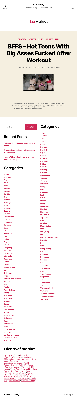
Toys (6, 327)
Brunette (32, 39)
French (6, 242)
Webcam (7, 341)
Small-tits (8, 307)
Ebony (40, 39)
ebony (47, 103)
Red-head (8, 296)
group (23, 106)
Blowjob (7, 200)
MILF (6, 270)
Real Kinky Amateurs (12, 367)
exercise (61, 103)
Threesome (8, 324)
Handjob (7, 250)
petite (48, 106)
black (26, 103)
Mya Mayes (37, 106)
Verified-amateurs (11, 335)
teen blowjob (23, 379)
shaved (53, 106)
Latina (6, 262)
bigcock (20, 103)
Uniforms (7, 332)
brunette (31, 103)
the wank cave (14, 381)
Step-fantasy (9, 315)
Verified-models (10, 338)
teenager (28, 108)
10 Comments (56, 67)
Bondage (7, 203)
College (7, 214)
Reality (6, 293)
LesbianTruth (25, 355)
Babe (6, 186)
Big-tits (7, 194)
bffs (15, 103)
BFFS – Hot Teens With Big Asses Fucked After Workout (38, 53)
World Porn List (19, 377)
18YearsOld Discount (12, 373)
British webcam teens (12, 359)
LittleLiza (17, 357)
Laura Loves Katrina (11, 355)
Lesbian (7, 265)
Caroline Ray (39, 103)
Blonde (6, 197)
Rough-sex (8, 298)
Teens (23, 373)
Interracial (8, 256)
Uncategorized (10, 329)
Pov (5, 284)
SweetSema (27, 357)
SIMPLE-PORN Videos (24, 365)
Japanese (8, 259)
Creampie (8, 222)
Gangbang (8, 248)
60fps (6, 174)
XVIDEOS (30, 377)
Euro (6, 231)
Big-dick (7, 191)
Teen (57, 39)
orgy (43, 106)
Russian (7, 301)
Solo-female (9, 310)
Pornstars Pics (25, 369)
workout (34, 108)
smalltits (59, 106)
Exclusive (8, 234)
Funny (6, 245)
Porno (17, 371)
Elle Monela (54, 103)
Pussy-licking (9, 290)
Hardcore (8, 253)
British (6, 205)
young (40, 108)
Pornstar (49, 39)
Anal (5, 180)
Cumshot (7, 225)
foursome (17, 106)
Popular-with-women (12, 279)
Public (6, 287)
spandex (17, 108)
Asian (6, 183)
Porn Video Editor (27, 381)
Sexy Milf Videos (10, 379)
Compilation (9, 217)
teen (22, 108)
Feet (5, 236)
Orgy (6, 276)
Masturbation (9, 267)
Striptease (8, 318)
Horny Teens (25, 371)
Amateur (22, 39)
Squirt (6, 312)
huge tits (29, 106)
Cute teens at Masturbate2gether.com (13, 362)
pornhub (24, 67)
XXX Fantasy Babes (17, 375)
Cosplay (7, 219)
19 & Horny (38, 5)
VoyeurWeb (14, 369)
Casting (7, 211)
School (6, 304)
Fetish (6, 239)
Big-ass (7, 188)
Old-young (8, 273)
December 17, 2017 (38, 67)
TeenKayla (9, 357)
